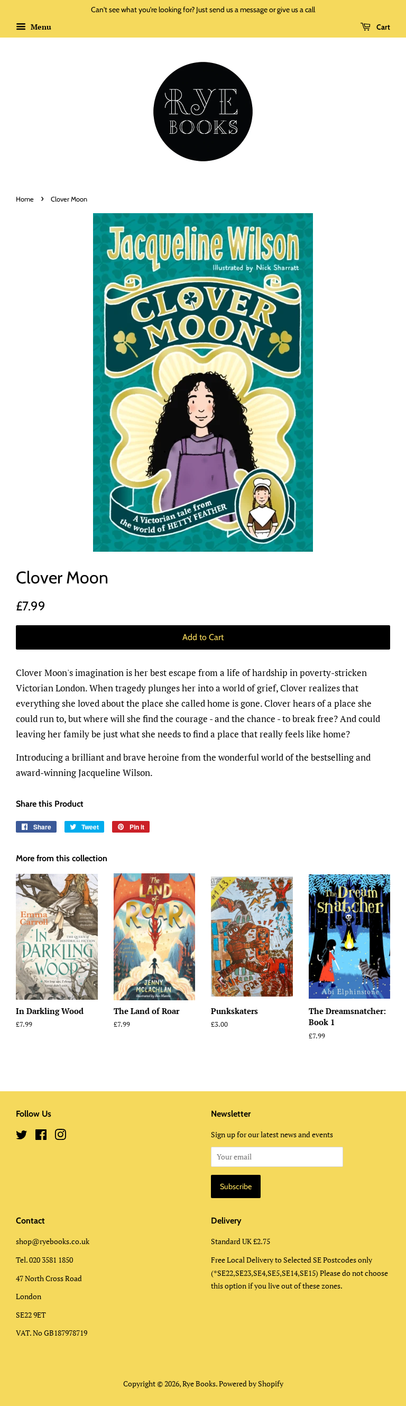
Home (25, 199)
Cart (382, 27)
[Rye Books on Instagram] (60, 1136)
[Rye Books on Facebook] (41, 1136)
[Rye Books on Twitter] (21, 1136)
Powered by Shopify (251, 1383)
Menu (40, 27)
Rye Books (199, 1383)
